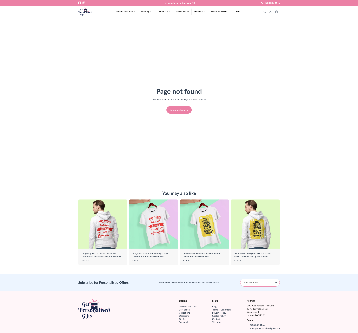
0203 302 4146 (272, 3)
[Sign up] (275, 282)
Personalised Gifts (188, 306)
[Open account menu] (270, 12)
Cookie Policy (219, 315)
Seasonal (183, 322)
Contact (216, 319)
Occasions (184, 315)
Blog (214, 306)
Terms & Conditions (221, 309)
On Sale (183, 319)
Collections (184, 312)
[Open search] (265, 12)
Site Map (216, 322)
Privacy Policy (219, 312)
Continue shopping (179, 109)
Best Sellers (184, 309)
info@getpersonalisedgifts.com (265, 328)
